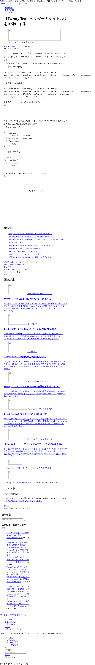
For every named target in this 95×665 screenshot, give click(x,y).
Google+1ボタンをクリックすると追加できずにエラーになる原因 (17, 545)
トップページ (10, 619)
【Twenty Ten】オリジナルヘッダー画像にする (25, 248)
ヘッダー (32, 262)
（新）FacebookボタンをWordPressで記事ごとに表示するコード (31, 257)
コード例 (39, 262)
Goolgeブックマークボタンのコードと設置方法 (25, 254)
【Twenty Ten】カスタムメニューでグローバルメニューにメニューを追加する (18, 559)
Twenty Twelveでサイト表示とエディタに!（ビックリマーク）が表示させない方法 (17, 603)
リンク (7, 627)
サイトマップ (10, 622)
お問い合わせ (10, 624)
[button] (27, 46)
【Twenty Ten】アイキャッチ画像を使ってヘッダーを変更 (29, 245)
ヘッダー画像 (18, 264)
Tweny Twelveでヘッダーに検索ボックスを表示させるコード (30, 234)
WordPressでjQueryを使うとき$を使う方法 (23, 251)
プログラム (14, 645)
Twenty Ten (8, 264)
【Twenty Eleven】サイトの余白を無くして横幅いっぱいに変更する (17, 589)
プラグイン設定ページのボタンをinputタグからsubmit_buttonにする (17, 535)
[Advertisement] (36, 209)
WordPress (13, 640)
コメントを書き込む (11, 494)
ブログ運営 (14, 642)
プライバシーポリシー (14, 629)
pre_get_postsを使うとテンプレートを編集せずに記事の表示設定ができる (18, 579)
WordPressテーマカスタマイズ (16, 262)
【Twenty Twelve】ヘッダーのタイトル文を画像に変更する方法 (31, 237)
